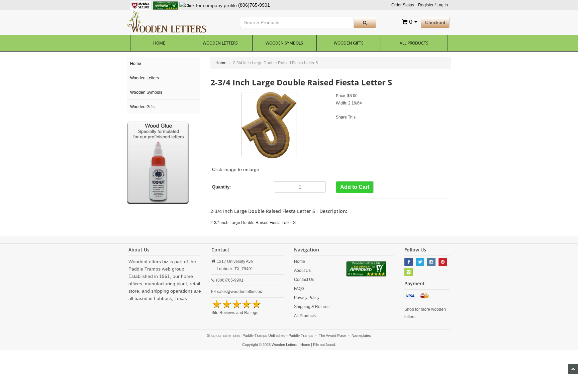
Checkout (435, 22)
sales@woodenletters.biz (240, 291)
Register (426, 5)
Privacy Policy (306, 297)
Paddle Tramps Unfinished (264, 335)
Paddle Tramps (301, 335)
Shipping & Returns (311, 306)
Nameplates (361, 335)
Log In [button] (442, 5)
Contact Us (304, 279)
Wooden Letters (220, 43)
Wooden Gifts (349, 43)
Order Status (402, 5)
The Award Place (332, 335)
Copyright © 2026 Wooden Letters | (271, 345)
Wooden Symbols (284, 43)
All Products (414, 43)
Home (159, 43)
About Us (302, 270)
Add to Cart (354, 187)
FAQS (299, 288)
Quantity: (221, 187)
